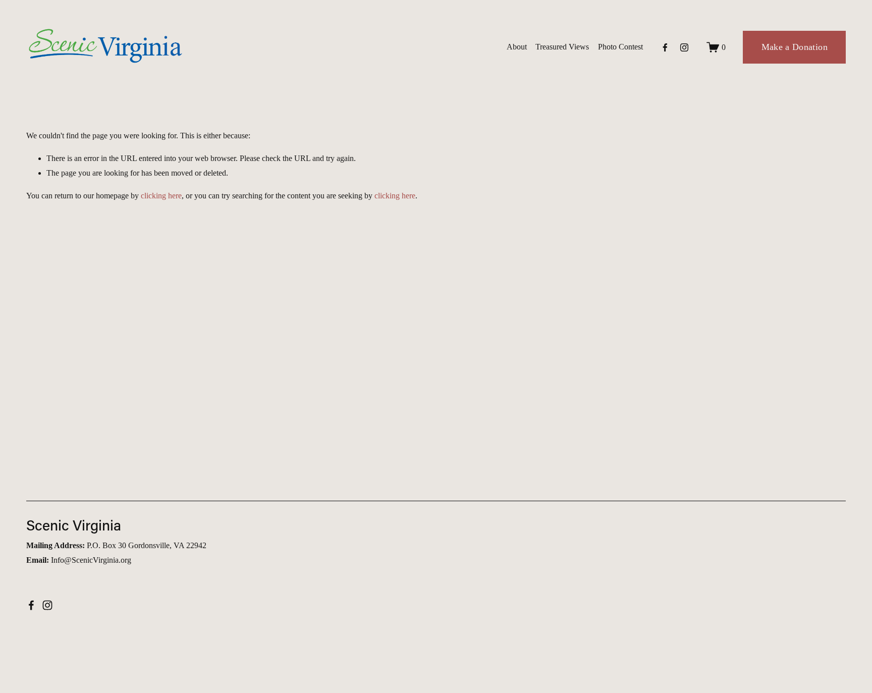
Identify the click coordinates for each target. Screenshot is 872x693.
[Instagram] (684, 47)
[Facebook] (665, 47)
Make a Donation (794, 47)
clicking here (161, 195)
